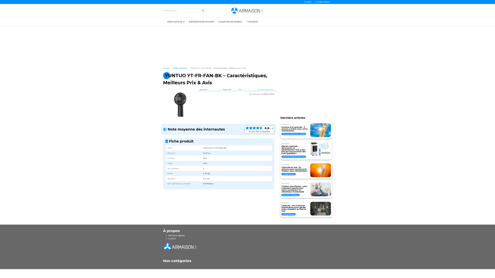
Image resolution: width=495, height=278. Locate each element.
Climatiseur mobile (230, 22)
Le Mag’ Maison (323, 2)
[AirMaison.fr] (247, 10)
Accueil (166, 68)
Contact (307, 2)
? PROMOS (252, 22)
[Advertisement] (240, 48)
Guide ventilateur (180, 68)
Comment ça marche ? (265, 89)
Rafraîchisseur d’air (201, 22)
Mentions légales (176, 235)
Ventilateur (174, 22)
